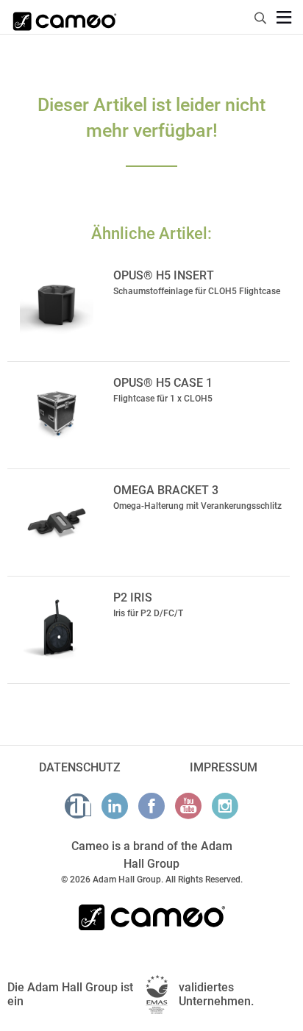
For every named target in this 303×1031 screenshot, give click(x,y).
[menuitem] (261, 15)
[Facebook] (151, 806)
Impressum (223, 767)
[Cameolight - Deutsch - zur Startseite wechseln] (64, 16)
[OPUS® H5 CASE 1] (56, 413)
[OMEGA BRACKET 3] (56, 520)
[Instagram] (225, 806)
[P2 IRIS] (56, 628)
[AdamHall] (78, 805)
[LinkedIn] (114, 806)
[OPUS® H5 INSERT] (56, 306)
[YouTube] (188, 806)
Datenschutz (80, 767)
